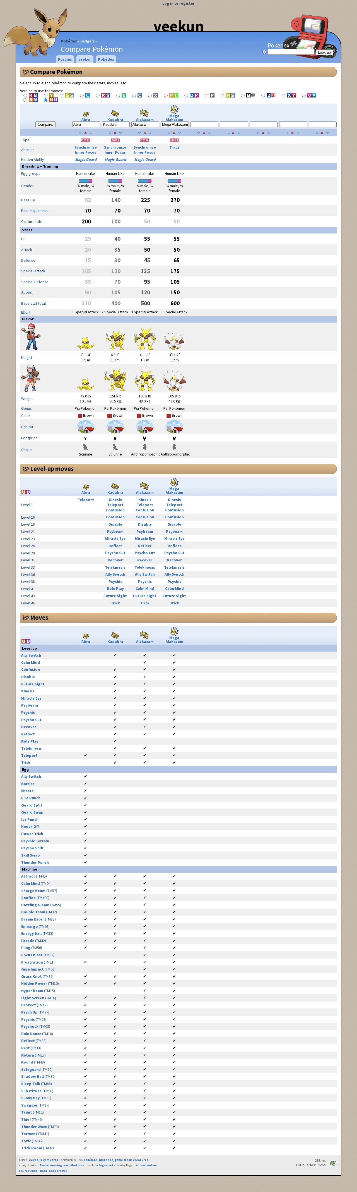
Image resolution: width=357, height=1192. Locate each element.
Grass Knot (31, 976)
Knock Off (30, 826)
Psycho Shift (32, 847)
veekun (178, 26)
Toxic (26, 1140)
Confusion (115, 509)
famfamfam (148, 1165)
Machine (29, 869)
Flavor (28, 318)
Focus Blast (32, 954)
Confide (28, 897)
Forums (65, 59)
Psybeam (115, 531)
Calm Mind (145, 588)
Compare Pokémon (56, 72)
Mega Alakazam (174, 117)
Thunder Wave (34, 1126)
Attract (28, 876)
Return (27, 1055)
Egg (25, 769)
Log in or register (178, 3)
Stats (27, 229)
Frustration (32, 962)
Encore (27, 790)
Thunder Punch (35, 862)
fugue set (106, 1165)
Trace (174, 147)
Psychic (115, 581)
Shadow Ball (32, 1076)
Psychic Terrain (35, 840)
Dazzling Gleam (35, 904)
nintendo (106, 1160)
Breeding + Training (40, 166)
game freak (123, 1160)
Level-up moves (52, 469)
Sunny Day (30, 1097)
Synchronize (85, 147)
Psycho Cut (115, 552)
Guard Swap (32, 812)
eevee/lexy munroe (44, 1160)
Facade (27, 940)
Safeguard (31, 1069)
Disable (115, 524)
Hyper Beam (32, 990)
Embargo (29, 926)
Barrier (27, 783)
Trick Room (31, 1147)
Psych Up (29, 1012)
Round (27, 1062)
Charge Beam (33, 890)
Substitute (31, 1090)
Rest (25, 1047)
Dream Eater (32, 919)
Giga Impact (32, 969)
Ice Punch (29, 819)
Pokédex (69, 41)
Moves (39, 617)
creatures (140, 1160)
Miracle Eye (115, 538)
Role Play (115, 588)
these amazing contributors (61, 1165)
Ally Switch (115, 574)
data (43, 1171)
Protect (28, 1004)
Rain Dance (31, 1033)
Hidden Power (34, 983)
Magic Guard (86, 159)
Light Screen (32, 997)
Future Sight (115, 595)
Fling (25, 947)
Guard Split (31, 805)
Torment (29, 1133)
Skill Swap (30, 855)
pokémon (90, 1160)
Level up (29, 648)
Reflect (115, 545)
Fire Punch (30, 797)
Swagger (29, 1105)
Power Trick (32, 833)
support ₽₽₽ (58, 1171)
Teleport (86, 499)
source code (28, 1171)
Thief (26, 1119)
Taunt (26, 1112)
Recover (115, 559)
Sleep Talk (30, 1083)
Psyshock (29, 1026)
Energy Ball (31, 933)
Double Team (33, 911)
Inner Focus (85, 152)
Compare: (45, 124)
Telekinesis (115, 567)
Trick (115, 602)
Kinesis (115, 499)
